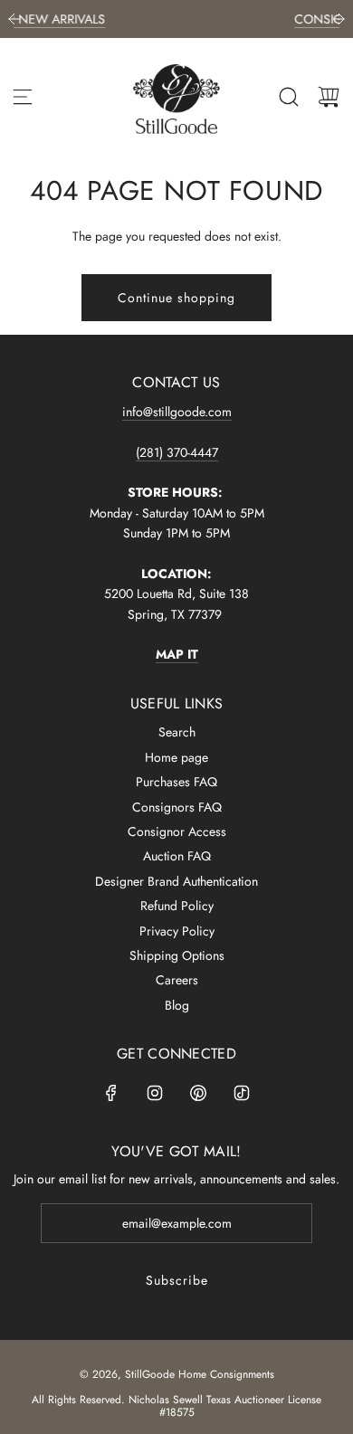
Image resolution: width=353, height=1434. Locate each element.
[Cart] (328, 97)
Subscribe (177, 1280)
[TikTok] (242, 1093)
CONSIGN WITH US (283, 19)
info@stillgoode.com (177, 412)
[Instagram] (155, 1093)
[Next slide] (338, 19)
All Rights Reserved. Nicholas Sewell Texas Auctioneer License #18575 (176, 1405)
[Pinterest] (198, 1093)
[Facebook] (111, 1093)
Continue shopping (176, 298)
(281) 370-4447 (177, 452)
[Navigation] (22, 96)
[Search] (289, 97)
